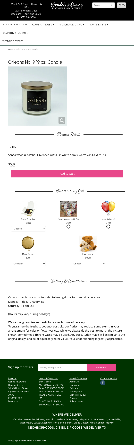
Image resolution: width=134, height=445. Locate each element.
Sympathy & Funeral (14, 33)
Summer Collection (14, 24)
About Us (74, 381)
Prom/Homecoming (70, 24)
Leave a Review (77, 394)
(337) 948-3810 (27, 17)
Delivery (73, 388)
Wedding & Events (13, 41)
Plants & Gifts (97, 24)
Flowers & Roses (42, 24)
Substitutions (76, 401)
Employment (76, 391)
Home (10, 49)
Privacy (73, 398)
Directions (13, 401)
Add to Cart (67, 173)
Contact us (74, 385)
